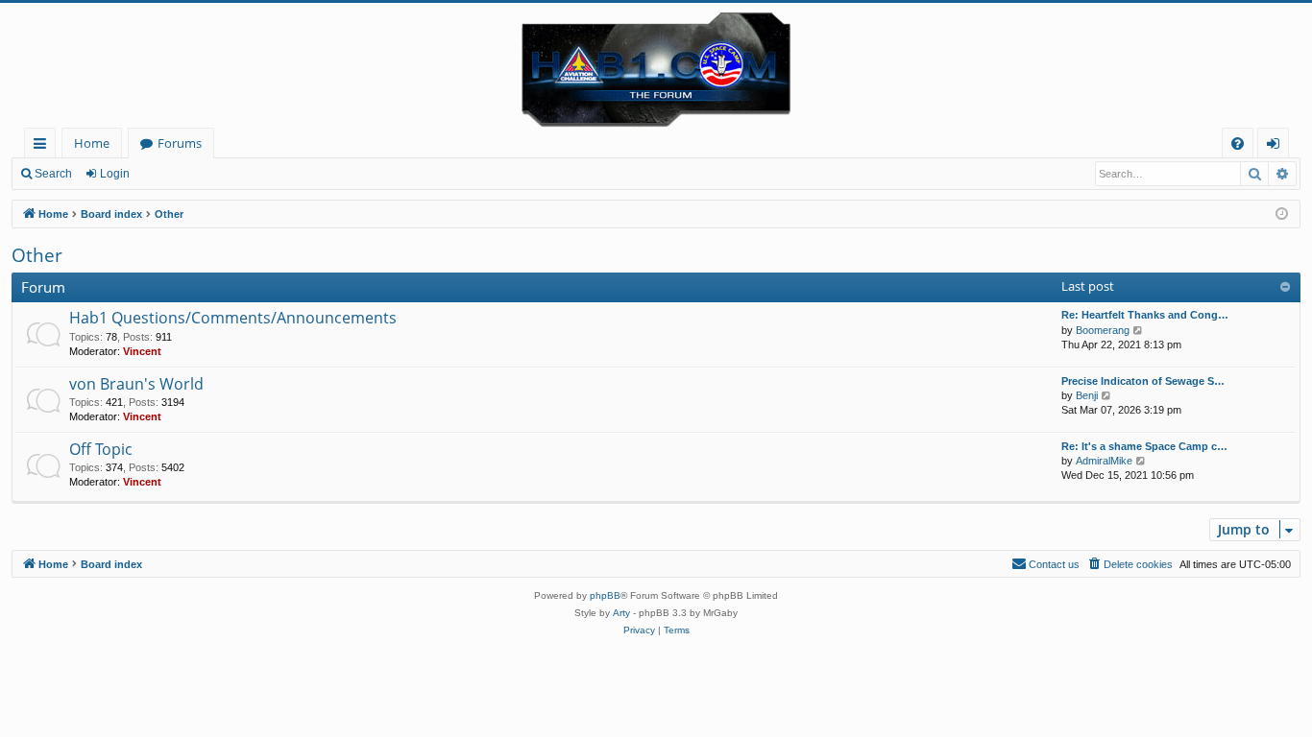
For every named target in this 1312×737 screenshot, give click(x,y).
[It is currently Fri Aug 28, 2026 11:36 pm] (1282, 214)
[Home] (656, 65)
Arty (621, 612)
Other (37, 255)
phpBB (605, 595)
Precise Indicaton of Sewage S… (1143, 381)
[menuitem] (1237, 143)
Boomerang (1103, 330)
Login (115, 173)
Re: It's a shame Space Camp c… (1144, 446)
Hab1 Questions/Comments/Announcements (233, 317)
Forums (180, 143)
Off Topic (101, 449)
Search (53, 173)
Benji (1087, 395)
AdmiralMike (1104, 460)
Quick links (44, 146)
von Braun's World (136, 383)
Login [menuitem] (1277, 146)
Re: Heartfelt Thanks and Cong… (1144, 315)
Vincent (142, 351)
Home (91, 143)
